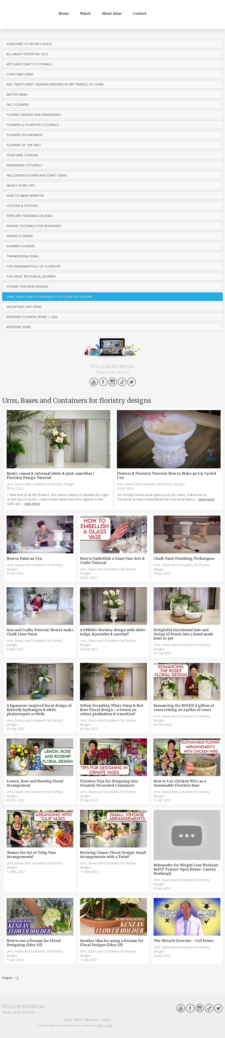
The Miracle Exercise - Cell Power (184, 941)
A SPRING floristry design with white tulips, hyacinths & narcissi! (112, 632)
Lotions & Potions (22, 206)
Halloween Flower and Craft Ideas (36, 175)
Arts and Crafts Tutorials (29, 64)
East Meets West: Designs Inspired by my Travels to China (54, 84)
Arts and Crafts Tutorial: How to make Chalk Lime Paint (40, 632)
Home (63, 13)
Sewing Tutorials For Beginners (33, 226)
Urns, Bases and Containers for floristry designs (49, 296)
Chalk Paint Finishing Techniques (184, 558)
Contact (139, 13)
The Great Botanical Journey (31, 276)
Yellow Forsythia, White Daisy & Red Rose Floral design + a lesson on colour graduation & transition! (111, 710)
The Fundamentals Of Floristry (33, 266)
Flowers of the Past (23, 145)
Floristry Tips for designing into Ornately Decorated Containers (109, 783)
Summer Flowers (20, 246)
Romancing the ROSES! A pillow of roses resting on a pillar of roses (184, 708)
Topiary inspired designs (27, 286)
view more (32, 503)
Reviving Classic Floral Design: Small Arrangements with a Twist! (113, 855)
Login (109, 1025)
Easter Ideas (16, 94)
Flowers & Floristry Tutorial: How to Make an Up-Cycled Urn (166, 475)
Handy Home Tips (20, 185)
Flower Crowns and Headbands (33, 115)
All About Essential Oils (27, 54)
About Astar (112, 13)
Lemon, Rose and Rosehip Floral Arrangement (35, 783)
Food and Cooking (22, 155)
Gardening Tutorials (24, 165)
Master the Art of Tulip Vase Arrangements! (31, 855)
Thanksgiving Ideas (22, 256)
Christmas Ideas (19, 74)
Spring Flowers (19, 236)
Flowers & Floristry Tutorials (32, 125)
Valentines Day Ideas (24, 307)
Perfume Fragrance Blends (29, 216)
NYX (101, 1025)
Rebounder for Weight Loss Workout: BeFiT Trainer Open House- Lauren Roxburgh (186, 869)
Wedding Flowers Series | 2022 (32, 317)
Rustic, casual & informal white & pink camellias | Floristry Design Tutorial (50, 475)
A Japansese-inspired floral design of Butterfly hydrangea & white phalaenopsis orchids (39, 710)
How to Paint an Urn (24, 558)
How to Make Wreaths (25, 195)
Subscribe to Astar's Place (29, 44)
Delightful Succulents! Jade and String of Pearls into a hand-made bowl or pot (183, 634)
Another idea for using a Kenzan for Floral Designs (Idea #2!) (111, 943)
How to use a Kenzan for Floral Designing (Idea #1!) (34, 943)
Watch (85, 13)
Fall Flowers (17, 104)
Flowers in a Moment (24, 135)
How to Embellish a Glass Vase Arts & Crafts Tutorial (112, 560)
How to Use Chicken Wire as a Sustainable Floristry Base (180, 783)
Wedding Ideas (18, 327)
